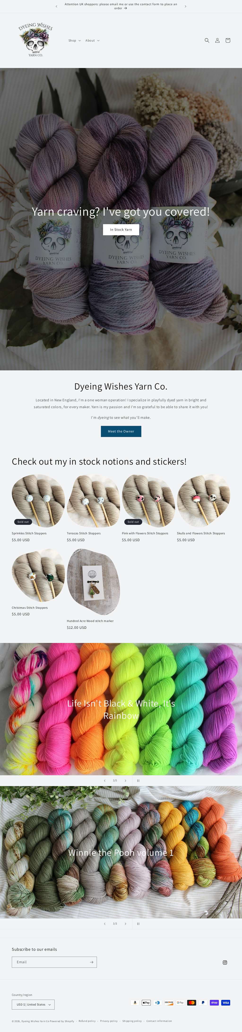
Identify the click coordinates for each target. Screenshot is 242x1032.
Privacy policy (109, 1021)
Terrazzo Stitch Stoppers (83, 533)
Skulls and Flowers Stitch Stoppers (201, 533)
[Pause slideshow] (137, 780)
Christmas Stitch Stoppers (30, 608)
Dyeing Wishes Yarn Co (35, 1021)
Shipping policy (132, 1021)
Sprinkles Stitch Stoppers (29, 533)
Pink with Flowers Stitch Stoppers (145, 533)
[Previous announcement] (56, 6)
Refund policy (87, 1021)
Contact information (159, 1021)
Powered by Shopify (62, 1021)
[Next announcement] (185, 6)
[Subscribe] (91, 962)
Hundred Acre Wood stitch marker (90, 621)
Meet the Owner (121, 431)
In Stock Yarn (121, 229)
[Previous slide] (104, 780)
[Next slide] (125, 780)
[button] (74, 40)
